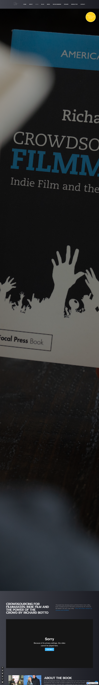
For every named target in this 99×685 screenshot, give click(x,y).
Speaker (66, 4)
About (31, 4)
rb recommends (57, 4)
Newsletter (74, 4)
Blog (42, 4)
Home (24, 4)
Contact (82, 4)
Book (37, 4)
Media (48, 4)
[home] (16, 4)
